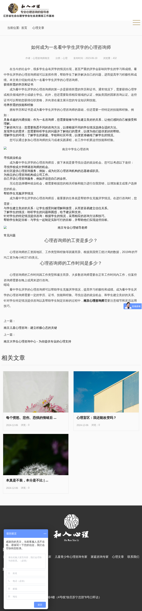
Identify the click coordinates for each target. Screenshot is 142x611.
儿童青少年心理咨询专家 (71, 556)
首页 (24, 27)
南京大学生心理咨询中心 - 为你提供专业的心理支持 (37, 341)
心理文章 (38, 27)
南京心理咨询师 (94, 300)
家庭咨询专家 (100, 556)
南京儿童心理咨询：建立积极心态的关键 (30, 327)
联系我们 (133, 556)
